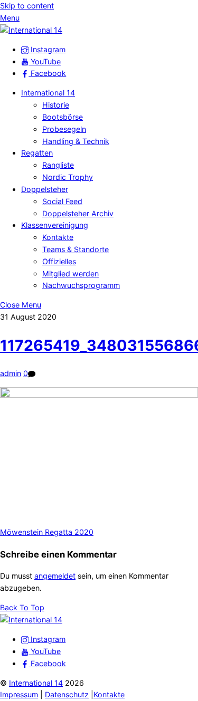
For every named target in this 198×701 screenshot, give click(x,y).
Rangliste (58, 164)
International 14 (48, 92)
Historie (55, 104)
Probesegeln (64, 128)
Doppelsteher (44, 189)
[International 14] (31, 29)
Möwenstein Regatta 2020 (46, 531)
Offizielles (59, 261)
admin (10, 373)
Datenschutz (67, 694)
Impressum (19, 694)
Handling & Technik (75, 141)
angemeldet (55, 575)
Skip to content (27, 5)
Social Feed (62, 201)
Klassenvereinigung (54, 224)
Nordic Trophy (67, 176)
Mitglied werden (70, 273)
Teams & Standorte (75, 249)
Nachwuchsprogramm (81, 285)
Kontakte (57, 237)
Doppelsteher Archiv (78, 213)
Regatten (37, 152)
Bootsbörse (62, 116)
